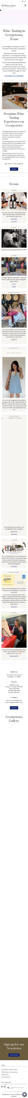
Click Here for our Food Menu (14, 76)
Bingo (14, 286)
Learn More (14, 219)
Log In (24, 1)
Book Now (14, 534)
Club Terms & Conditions (9, 1072)
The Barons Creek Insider (9, 1069)
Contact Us (5, 1074)
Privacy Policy (5, 1077)
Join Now (14, 221)
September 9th (14, 656)
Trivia (14, 284)
